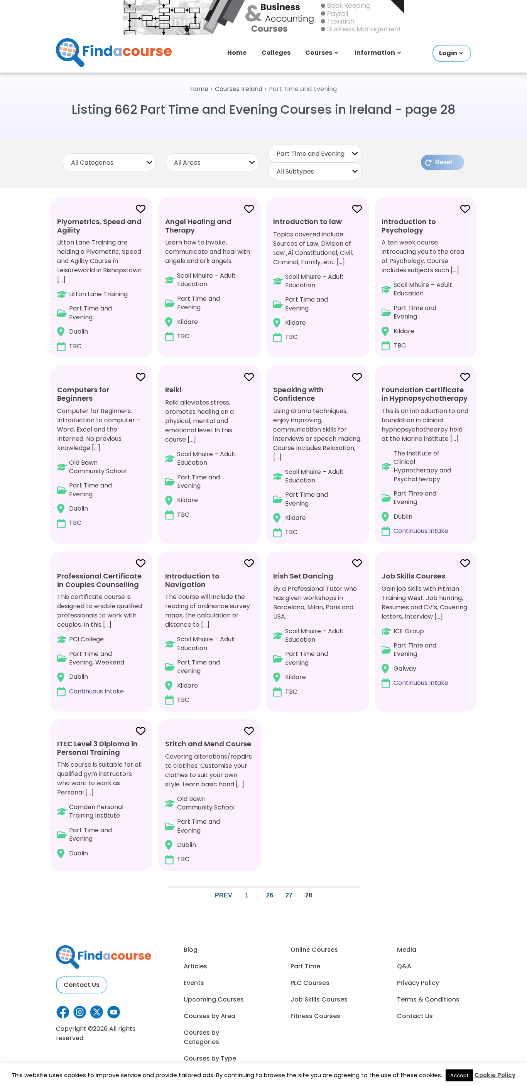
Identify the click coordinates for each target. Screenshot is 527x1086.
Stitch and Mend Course (208, 744)
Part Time (305, 966)
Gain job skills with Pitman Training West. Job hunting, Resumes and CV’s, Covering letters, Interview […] (424, 629)
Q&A (404, 966)
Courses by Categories (201, 1037)
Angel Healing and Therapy (198, 226)
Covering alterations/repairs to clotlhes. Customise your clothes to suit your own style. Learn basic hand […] (208, 801)
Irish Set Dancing (303, 576)
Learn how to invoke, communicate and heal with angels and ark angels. (207, 279)
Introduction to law (307, 221)
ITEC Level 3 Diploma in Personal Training (97, 748)
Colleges (276, 52)
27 (288, 895)
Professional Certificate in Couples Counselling (99, 580)
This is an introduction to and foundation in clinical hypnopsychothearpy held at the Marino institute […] (425, 460)
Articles (195, 966)
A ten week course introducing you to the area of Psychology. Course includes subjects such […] (423, 283)
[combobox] (109, 162)
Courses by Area (209, 1016)
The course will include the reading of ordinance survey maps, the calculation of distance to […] (207, 637)
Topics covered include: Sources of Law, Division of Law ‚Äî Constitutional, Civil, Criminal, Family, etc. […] (313, 279)
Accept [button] (459, 1075)
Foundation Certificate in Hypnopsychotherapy (425, 394)
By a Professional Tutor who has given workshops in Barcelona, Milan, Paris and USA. (315, 633)
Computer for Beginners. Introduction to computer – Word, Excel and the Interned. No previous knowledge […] (98, 456)
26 (269, 895)
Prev (223, 895)
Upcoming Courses (214, 999)
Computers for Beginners (83, 394)
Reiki (173, 390)
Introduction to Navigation (192, 580)
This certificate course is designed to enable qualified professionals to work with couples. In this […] (99, 633)
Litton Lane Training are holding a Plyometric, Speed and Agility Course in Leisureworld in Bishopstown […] (99, 284)
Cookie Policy (495, 1075)
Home (237, 52)
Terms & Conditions (428, 999)
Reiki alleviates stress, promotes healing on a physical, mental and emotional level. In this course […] (200, 452)
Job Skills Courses (413, 576)
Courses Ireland (238, 88)
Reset (443, 162)
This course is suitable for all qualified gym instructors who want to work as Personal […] (99, 798)
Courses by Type (210, 1058)
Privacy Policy (418, 982)
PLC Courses (310, 982)
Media (406, 949)
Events (194, 982)
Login (448, 53)
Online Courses (314, 949)
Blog (191, 949)
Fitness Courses (315, 1016)
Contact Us (82, 984)
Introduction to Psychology (409, 226)
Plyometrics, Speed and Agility (99, 226)
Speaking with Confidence (298, 394)
